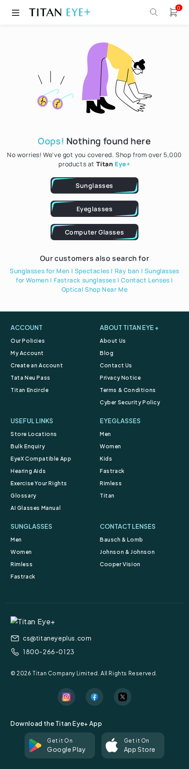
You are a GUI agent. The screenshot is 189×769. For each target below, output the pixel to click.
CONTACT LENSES (128, 526)
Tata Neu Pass (31, 377)
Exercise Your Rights (39, 483)
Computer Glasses (94, 232)
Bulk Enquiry (28, 446)
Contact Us (116, 365)
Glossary (23, 495)
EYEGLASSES (120, 421)
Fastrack (112, 471)
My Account (27, 353)
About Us (113, 340)
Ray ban (127, 271)
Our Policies (28, 340)
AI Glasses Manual (36, 508)
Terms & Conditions (128, 390)
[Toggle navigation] (15, 12)
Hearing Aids (28, 471)
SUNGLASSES (31, 526)
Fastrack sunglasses (85, 280)
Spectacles (92, 271)
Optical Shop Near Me (95, 289)
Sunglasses (94, 185)
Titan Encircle (29, 390)
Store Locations (34, 434)
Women (110, 446)
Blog (106, 353)
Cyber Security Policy (130, 402)
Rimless (111, 483)
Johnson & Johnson (127, 552)
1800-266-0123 (49, 651)
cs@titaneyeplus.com (57, 638)
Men (105, 434)
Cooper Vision (120, 564)
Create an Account (37, 365)
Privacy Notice (120, 377)
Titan (107, 495)
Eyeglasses (94, 209)
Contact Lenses (145, 280)
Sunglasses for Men (39, 271)
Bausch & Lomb (121, 539)
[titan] (59, 12)
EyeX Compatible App (41, 458)
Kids (106, 458)
